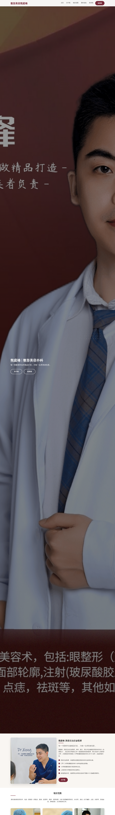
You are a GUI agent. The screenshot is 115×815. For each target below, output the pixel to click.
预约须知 (83, 3)
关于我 (68, 3)
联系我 (91, 3)
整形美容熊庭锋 (19, 3)
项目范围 (75, 3)
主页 (62, 3)
